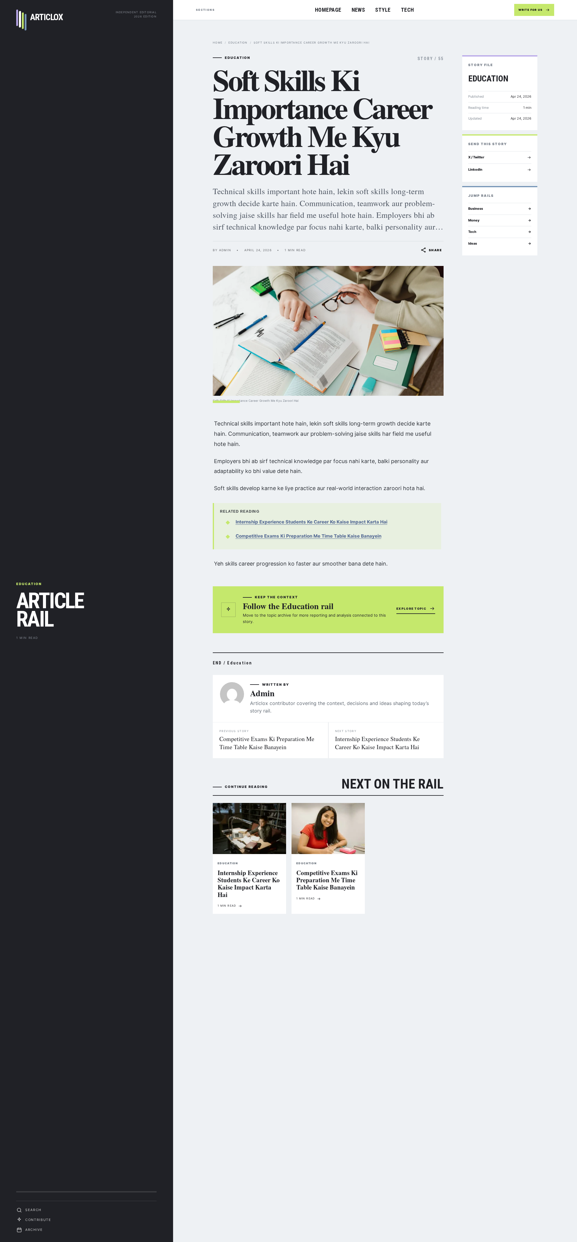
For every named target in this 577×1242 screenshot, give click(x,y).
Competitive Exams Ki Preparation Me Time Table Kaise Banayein (308, 536)
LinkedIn (475, 169)
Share (435, 250)
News (358, 10)
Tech (407, 10)
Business (499, 208)
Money (499, 220)
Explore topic (411, 608)
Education (237, 42)
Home (217, 42)
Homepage (328, 10)
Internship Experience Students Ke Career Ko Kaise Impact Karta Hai (311, 522)
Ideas (499, 243)
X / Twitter (476, 157)
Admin (262, 693)
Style (382, 10)
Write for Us (530, 9)
